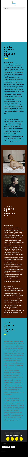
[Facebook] (8, 439)
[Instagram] (12, 439)
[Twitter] (21, 439)
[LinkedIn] (16, 439)
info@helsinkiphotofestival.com (14, 435)
